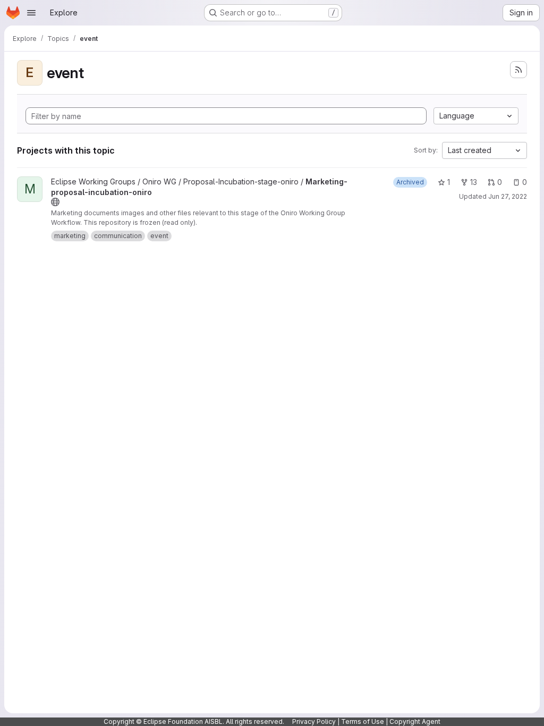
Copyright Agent (414, 721)
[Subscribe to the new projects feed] (518, 69)
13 (473, 182)
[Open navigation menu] (31, 12)
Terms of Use (362, 721)
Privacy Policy (314, 721)
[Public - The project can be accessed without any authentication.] (55, 202)
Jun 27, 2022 (507, 196)
